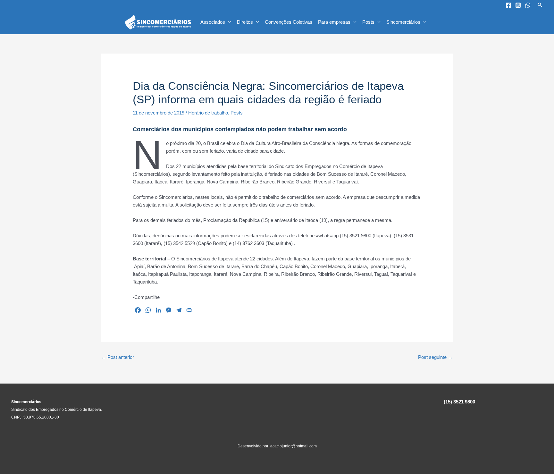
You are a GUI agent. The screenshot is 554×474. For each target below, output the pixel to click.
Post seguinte (435, 357)
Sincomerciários (403, 22)
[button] (540, 5)
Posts (368, 22)
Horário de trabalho (208, 112)
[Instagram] (518, 5)
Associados (212, 22)
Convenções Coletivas (288, 22)
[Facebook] (508, 5)
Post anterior (117, 357)
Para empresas (334, 22)
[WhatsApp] (528, 5)
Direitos (245, 22)
